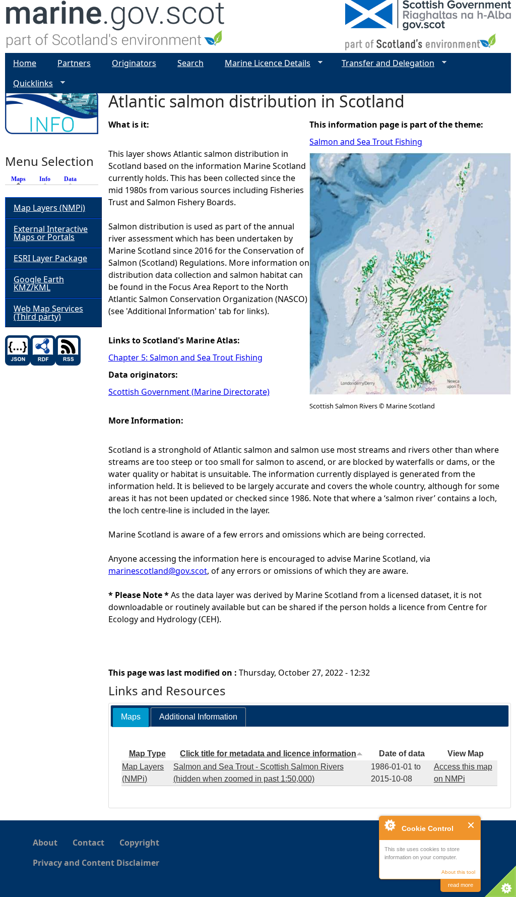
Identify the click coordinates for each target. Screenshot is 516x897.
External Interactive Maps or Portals (51, 233)
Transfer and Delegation (384, 63)
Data (70, 179)
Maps (21, 179)
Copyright (139, 842)
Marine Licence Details (263, 63)
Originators (134, 63)
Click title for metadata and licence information (268, 753)
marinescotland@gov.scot (157, 570)
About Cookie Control (389, 824)
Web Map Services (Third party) (48, 312)
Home (24, 63)
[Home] (115, 26)
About (45, 842)
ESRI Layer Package (50, 258)
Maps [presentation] (131, 716)
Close (471, 825)
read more (460, 885)
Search (190, 63)
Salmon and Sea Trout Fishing (365, 141)
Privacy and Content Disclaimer (96, 862)
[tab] (130, 717)
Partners (74, 63)
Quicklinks (29, 83)
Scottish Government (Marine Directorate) (189, 391)
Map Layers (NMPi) (49, 207)
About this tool (458, 872)
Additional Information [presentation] (198, 716)
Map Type (147, 753)
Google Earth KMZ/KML (39, 283)
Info (44, 179)
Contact (88, 842)
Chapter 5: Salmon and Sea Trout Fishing (185, 357)
